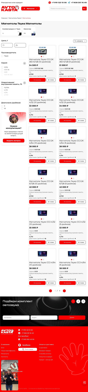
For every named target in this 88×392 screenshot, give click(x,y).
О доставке (43, 347)
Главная (4, 18)
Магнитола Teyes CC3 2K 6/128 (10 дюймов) (41, 182)
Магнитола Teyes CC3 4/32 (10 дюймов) (42, 223)
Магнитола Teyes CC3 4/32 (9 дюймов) (72, 223)
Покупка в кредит (45, 357)
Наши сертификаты (8, 350)
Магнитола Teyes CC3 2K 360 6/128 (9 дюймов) (71, 60)
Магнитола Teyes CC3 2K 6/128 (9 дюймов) (71, 182)
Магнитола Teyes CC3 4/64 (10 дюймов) (42, 263)
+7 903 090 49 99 (27, 339)
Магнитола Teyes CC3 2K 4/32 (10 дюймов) (41, 101)
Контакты (4, 357)
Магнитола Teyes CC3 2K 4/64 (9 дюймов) (71, 141)
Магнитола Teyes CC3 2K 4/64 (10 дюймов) (41, 141)
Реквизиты (5, 353)
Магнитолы (26, 18)
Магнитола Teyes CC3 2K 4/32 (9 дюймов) (71, 101)
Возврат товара (45, 350)
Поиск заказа (29, 349)
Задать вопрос (13, 141)
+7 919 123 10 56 (59, 2)
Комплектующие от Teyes (11, 29)
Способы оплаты (45, 353)
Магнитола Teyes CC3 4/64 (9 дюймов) (72, 263)
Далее (72, 317)
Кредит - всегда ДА (46, 360)
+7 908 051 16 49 (79, 2)
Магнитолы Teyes (15, 18)
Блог (2, 347)
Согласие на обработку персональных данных (44, 388)
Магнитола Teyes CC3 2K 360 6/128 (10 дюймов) (41, 60)
